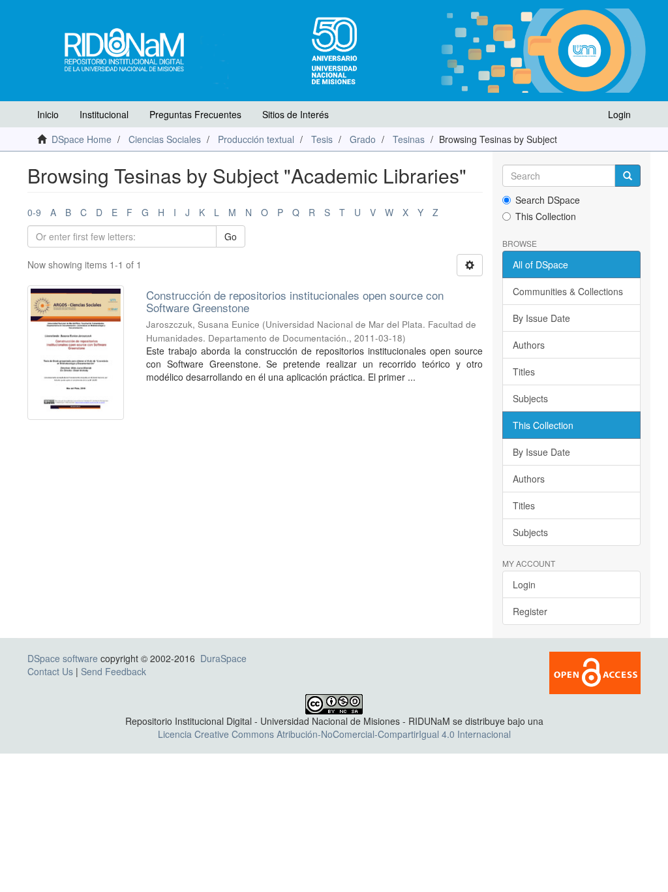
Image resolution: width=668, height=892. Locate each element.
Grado (363, 139)
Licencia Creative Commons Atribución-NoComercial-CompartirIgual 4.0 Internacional (334, 734)
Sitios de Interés (295, 114)
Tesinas (409, 139)
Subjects (530, 398)
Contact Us (50, 671)
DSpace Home (82, 139)
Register (530, 611)
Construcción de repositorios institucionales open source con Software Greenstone (295, 301)
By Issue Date (541, 318)
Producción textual (256, 139)
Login (524, 584)
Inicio (48, 114)
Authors (529, 344)
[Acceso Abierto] (595, 671)
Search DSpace (547, 199)
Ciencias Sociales (165, 139)
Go (230, 236)
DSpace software (62, 658)
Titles (524, 371)
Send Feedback (113, 671)
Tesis (322, 139)
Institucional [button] (104, 114)
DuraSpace (223, 658)
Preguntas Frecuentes (195, 114)
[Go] (628, 176)
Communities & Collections (568, 291)
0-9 (34, 212)
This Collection (545, 216)
